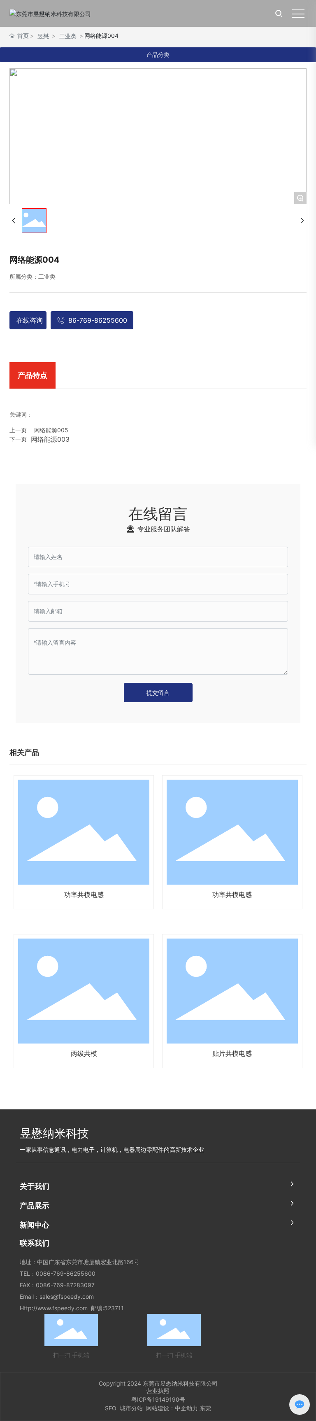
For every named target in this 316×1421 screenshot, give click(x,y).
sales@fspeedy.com (67, 1296)
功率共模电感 (84, 894)
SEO (110, 1408)
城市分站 (132, 1408)
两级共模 (84, 1053)
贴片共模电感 (232, 1053)
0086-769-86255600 (65, 1273)
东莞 (205, 1408)
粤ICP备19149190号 (158, 1399)
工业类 (68, 36)
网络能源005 (51, 429)
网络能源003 (50, 439)
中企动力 (186, 1408)
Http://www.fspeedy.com (54, 1308)
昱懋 (43, 36)
